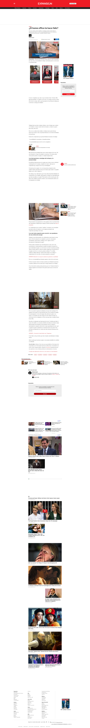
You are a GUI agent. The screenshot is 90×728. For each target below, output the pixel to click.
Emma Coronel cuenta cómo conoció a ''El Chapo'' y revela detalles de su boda (72, 214)
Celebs (29, 696)
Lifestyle (43, 708)
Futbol (43, 703)
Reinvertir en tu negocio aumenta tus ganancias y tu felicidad (48, 363)
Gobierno (15, 703)
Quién (15, 711)
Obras (53, 8)
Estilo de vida (30, 697)
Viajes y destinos (45, 714)
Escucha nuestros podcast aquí (70, 164)
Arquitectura (30, 711)
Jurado (43, 718)
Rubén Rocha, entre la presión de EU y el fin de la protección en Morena (72, 208)
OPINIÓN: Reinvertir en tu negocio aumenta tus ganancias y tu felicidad (43, 256)
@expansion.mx (46, 722)
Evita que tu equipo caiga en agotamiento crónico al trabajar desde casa (64, 363)
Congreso (15, 705)
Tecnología (47, 8)
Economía (35, 8)
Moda (15, 715)
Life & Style (30, 699)
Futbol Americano (45, 705)
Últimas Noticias (17, 8)
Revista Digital (72, 3)
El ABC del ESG (44, 693)
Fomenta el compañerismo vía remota (43, 147)
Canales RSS (42, 726)
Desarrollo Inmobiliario (32, 709)
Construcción (30, 708)
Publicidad (20, 726)
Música (29, 704)
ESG (57, 8)
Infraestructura (30, 710)
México (69, 211)
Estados (15, 707)
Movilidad (29, 718)
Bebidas (43, 713)
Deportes (29, 702)
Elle (28, 693)
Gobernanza (30, 717)
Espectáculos (16, 712)
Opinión (30, 26)
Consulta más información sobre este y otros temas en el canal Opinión (43, 351)
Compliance (25, 726)
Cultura (29, 691)
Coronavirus (45, 354)
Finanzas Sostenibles (46, 691)
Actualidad (44, 697)
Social (29, 716)
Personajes (44, 715)
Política (29, 8)
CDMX (15, 706)
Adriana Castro (31, 37)
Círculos (15, 714)
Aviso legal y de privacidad (34, 726)
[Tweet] (54, 39)
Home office (40, 354)
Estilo (29, 700)
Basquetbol (44, 706)
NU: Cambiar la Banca (68, 78)
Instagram (33, 375)
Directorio (48, 726)
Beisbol (43, 704)
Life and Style (67, 8)
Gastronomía (44, 712)
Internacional (41, 8)
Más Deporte (44, 707)
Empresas (24, 8)
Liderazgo (44, 698)
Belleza (15, 716)
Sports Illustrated (45, 702)
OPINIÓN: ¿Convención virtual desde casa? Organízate (40, 333)
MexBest (43, 711)
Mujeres (61, 8)
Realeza (15, 713)
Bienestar (43, 716)
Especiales (44, 700)
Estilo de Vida (44, 717)
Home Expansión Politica (18, 693)
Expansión (16, 691)
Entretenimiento (31, 701)
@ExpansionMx (36, 377)
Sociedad (15, 709)
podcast (65, 163)
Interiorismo (30, 712)
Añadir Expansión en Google (46, 39)
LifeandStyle (16, 700)
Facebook (48, 347)
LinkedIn (53, 374)
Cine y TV (29, 703)
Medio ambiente (31, 715)
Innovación (50, 354)
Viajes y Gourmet (17, 717)
